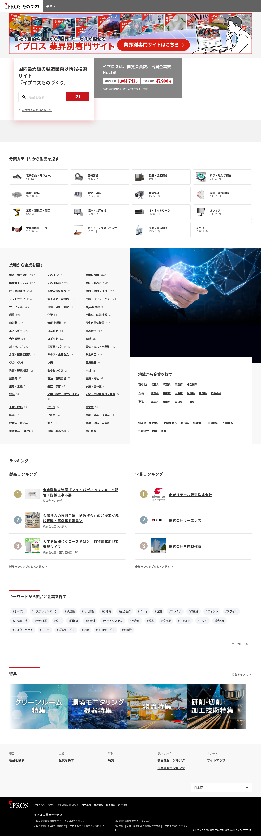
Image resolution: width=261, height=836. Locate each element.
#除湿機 (70, 611)
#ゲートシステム (112, 621)
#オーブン (18, 611)
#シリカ (44, 630)
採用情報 (110, 805)
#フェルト (184, 621)
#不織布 (134, 621)
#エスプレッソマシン (45, 611)
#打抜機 (193, 611)
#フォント (212, 611)
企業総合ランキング (171, 768)
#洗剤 (158, 611)
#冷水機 (166, 621)
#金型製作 (124, 611)
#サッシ (202, 621)
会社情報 (98, 805)
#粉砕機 (106, 611)
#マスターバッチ (22, 630)
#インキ (143, 611)
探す (78, 96)
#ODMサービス (105, 630)
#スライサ (231, 611)
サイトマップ (216, 760)
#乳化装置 (88, 611)
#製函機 (219, 621)
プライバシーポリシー (45, 805)
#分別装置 (41, 621)
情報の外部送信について (68, 805)
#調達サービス (66, 630)
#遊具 (150, 621)
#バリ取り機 (19, 621)
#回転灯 (73, 621)
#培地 (85, 630)
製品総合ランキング (171, 760)
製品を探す (16, 760)
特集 (111, 760)
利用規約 (86, 805)
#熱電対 (90, 621)
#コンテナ (175, 611)
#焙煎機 (127, 630)
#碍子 (57, 621)
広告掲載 (122, 805)
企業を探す (66, 760)
